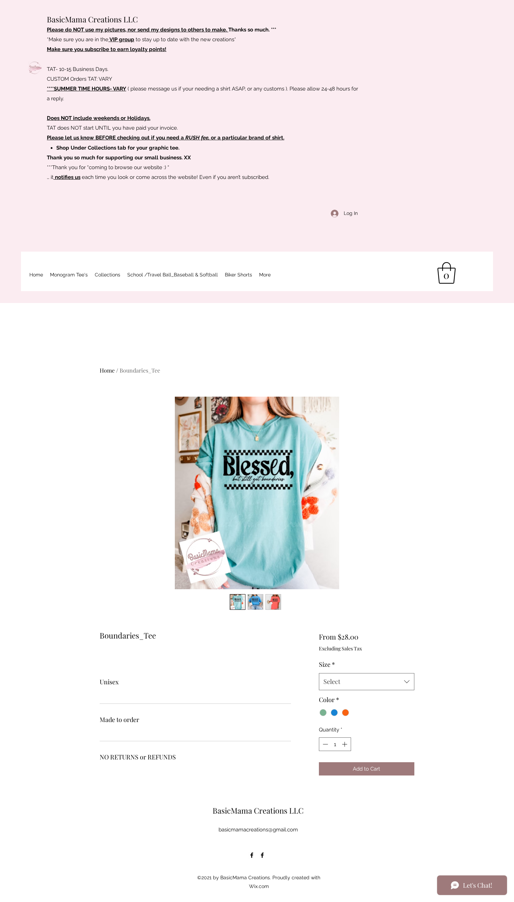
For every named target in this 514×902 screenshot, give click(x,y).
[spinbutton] (335, 744)
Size (327, 664)
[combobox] (366, 682)
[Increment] (345, 744)
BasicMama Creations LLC (92, 19)
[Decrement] (324, 744)
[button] (172, 274)
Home (107, 370)
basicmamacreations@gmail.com (258, 830)
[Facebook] (251, 855)
